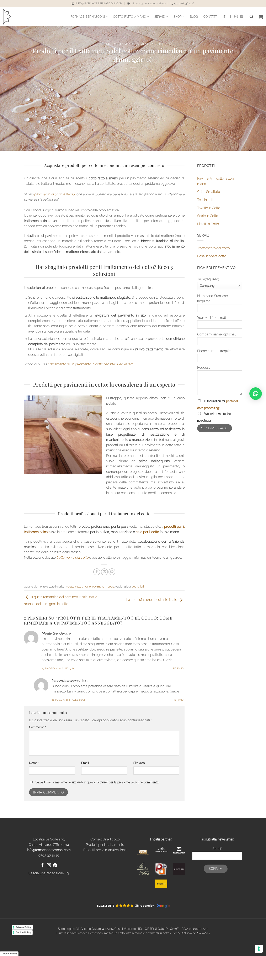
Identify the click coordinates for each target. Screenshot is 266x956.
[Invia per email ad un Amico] (104, 571)
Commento (37, 727)
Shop (178, 16)
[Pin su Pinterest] (111, 571)
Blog (194, 16)
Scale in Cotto (207, 216)
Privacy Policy (23, 927)
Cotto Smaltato (208, 192)
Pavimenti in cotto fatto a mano (215, 181)
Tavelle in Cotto (208, 208)
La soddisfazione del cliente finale (152, 600)
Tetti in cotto (206, 200)
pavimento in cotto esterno (54, 194)
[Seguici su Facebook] (230, 16)
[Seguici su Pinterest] (241, 16)
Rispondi (178, 668)
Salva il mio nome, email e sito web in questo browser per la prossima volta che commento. (97, 782)
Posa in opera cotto (211, 256)
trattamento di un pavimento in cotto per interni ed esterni (91, 364)
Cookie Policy (23, 932)
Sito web (139, 763)
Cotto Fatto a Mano (129, 16)
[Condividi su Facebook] (96, 571)
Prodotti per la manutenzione (105, 850)
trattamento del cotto (72, 557)
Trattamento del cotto (213, 248)
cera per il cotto (147, 532)
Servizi (159, 16)
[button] (261, 16)
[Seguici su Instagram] (236, 16)
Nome (34, 763)
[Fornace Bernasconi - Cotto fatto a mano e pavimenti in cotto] (14, 16)
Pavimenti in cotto (149, 44)
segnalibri (138, 586)
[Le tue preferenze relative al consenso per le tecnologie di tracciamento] (259, 949)
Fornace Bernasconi (87, 16)
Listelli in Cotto (208, 224)
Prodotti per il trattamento (105, 845)
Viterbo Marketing (198, 933)
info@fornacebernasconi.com (49, 850)
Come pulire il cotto (104, 839)
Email (86, 763)
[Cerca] (251, 16)
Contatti (210, 16)
